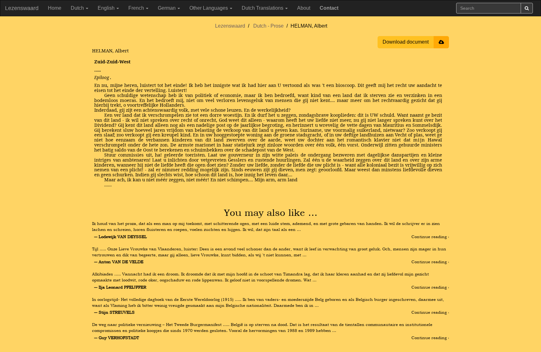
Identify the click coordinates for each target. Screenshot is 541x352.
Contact (329, 8)
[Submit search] (527, 8)
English (107, 8)
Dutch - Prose (268, 26)
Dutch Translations (263, 8)
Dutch (78, 8)
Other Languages (209, 8)
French (136, 8)
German (167, 8)
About (303, 8)
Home (54, 8)
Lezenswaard (22, 8)
